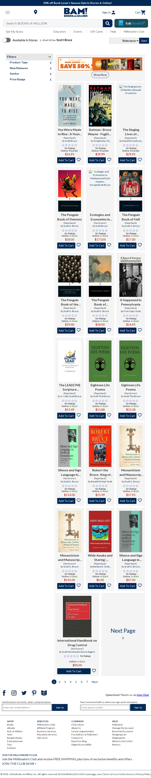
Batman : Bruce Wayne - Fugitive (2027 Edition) (100, 132)
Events (78, 31)
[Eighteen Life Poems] (100, 361)
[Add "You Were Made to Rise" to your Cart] (69, 160)
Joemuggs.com (93, 774)
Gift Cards (96, 31)
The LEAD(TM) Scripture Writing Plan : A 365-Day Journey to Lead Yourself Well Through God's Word (69, 387)
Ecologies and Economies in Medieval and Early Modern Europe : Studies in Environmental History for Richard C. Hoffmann (100, 217)
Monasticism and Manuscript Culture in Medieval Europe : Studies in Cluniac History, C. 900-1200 (131, 472)
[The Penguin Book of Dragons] (100, 276)
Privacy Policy (143, 774)
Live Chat (143, 694)
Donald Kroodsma (131, 140)
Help (113, 31)
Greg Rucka (100, 140)
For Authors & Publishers (84, 734)
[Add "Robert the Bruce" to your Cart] (100, 501)
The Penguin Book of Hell (131, 217)
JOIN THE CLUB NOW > (19, 763)
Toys (9, 744)
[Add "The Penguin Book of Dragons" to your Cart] (100, 331)
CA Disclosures (127, 774)
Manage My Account (123, 727)
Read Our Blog (79, 741)
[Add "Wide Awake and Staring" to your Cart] (100, 586)
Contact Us (77, 737)
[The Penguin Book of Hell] (130, 191)
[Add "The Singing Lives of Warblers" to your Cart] (130, 160)
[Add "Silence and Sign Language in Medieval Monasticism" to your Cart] (69, 501)
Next (95, 681)
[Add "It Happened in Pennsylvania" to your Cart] (130, 331)
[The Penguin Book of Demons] (69, 191)
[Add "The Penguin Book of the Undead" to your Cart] (69, 331)
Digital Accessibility (81, 744)
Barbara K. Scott (101, 566)
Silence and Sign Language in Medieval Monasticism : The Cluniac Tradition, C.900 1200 (131, 557)
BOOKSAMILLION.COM (71, 774)
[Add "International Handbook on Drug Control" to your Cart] (77, 671)
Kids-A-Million (14, 731)
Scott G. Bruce (71, 225)
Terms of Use (110, 774)
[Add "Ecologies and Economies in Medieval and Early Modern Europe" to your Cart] (100, 245)
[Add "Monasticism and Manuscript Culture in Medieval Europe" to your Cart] (130, 501)
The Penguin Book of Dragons (100, 302)
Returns (116, 744)
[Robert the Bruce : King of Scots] (100, 446)
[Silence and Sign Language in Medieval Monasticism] (69, 446)
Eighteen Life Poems (100, 387)
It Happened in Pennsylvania (130, 302)
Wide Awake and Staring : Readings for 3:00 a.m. (100, 557)
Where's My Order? (122, 741)
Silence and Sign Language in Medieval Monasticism (69, 472)
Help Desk (117, 724)
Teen (9, 734)
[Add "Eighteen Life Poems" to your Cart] (100, 416)
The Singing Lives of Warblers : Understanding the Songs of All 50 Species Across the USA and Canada (131, 132)
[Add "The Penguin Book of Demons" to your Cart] (69, 245)
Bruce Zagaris (88, 651)
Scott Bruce (71, 140)
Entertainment (15, 741)
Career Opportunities (82, 731)
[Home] (75, 12)
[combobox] (60, 23)
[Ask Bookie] (131, 23)
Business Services (46, 731)
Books (10, 724)
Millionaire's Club (134, 31)
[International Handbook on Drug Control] (77, 616)
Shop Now (100, 74)
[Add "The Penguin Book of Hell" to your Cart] (130, 245)
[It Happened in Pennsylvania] (130, 276)
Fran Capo (129, 311)
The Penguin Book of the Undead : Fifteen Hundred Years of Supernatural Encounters (69, 302)
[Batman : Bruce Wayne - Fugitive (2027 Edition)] (100, 105)
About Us (76, 727)
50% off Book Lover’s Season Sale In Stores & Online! (77, 3)
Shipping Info (118, 737)
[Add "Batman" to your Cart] (100, 160)
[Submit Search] (107, 23)
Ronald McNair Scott (101, 481)
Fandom (11, 747)
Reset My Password (122, 731)
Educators (59, 31)
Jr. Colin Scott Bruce (71, 396)
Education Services (47, 734)
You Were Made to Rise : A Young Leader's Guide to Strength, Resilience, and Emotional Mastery (69, 132)
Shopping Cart (119, 734)
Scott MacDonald (71, 651)
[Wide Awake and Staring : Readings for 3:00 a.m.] (100, 531)
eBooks (11, 727)
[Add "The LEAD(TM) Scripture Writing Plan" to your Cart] (69, 416)
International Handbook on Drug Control (77, 642)
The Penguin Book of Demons (69, 217)
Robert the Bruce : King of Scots (100, 472)
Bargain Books (14, 737)
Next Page (123, 633)
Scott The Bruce (101, 396)
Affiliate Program (46, 727)
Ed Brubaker (101, 142)
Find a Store (77, 724)
